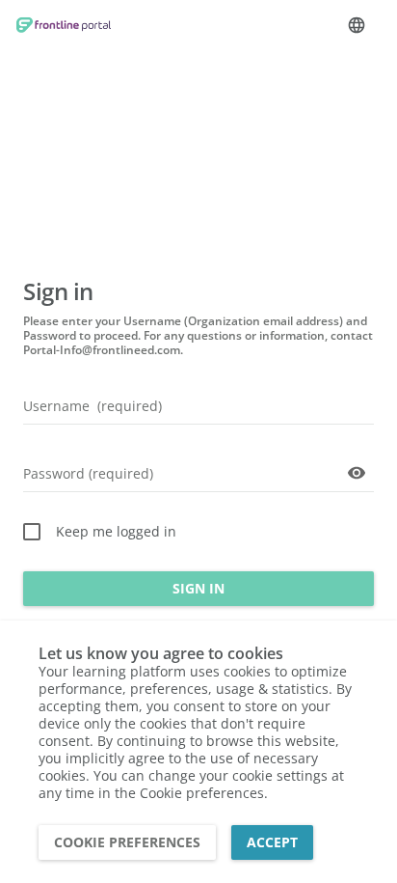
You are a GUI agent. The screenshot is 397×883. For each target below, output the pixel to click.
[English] (356, 25)
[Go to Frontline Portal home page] (63, 25)
